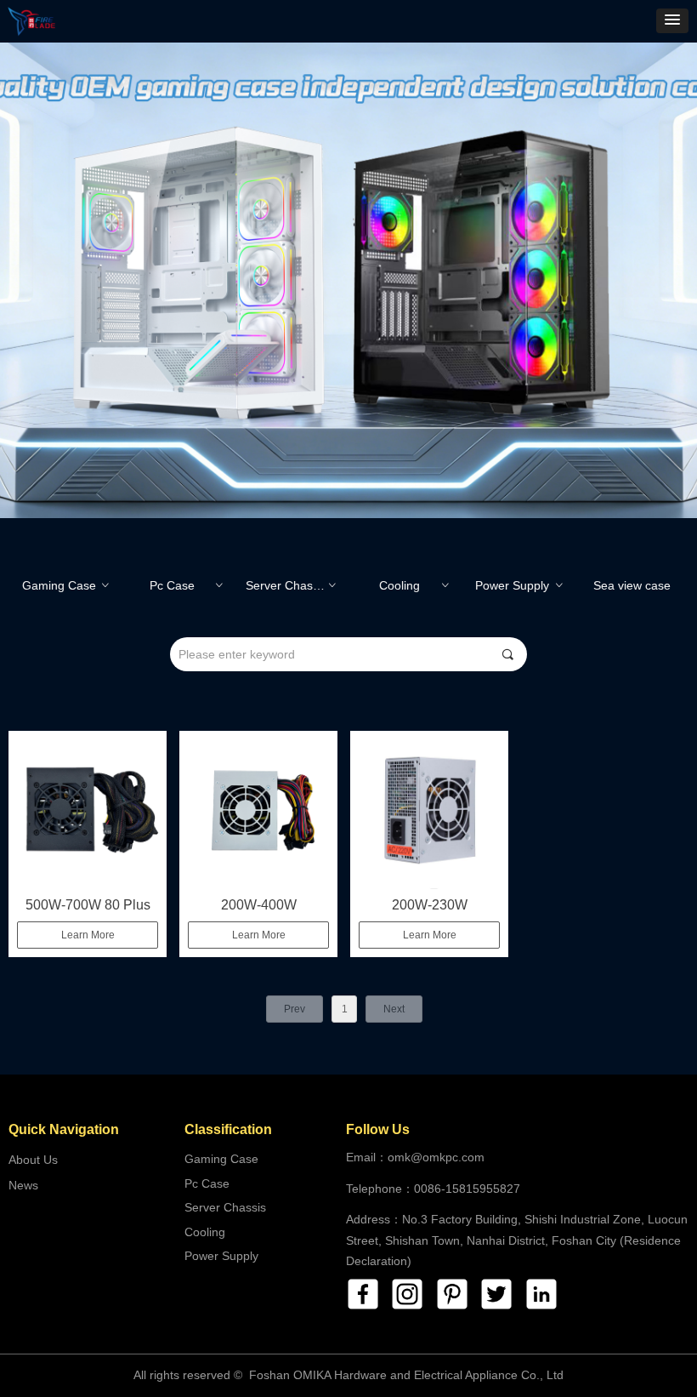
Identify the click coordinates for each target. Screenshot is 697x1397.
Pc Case (187, 585)
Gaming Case (66, 585)
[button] (672, 21)
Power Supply (519, 585)
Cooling (415, 585)
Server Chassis (292, 585)
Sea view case (632, 585)
